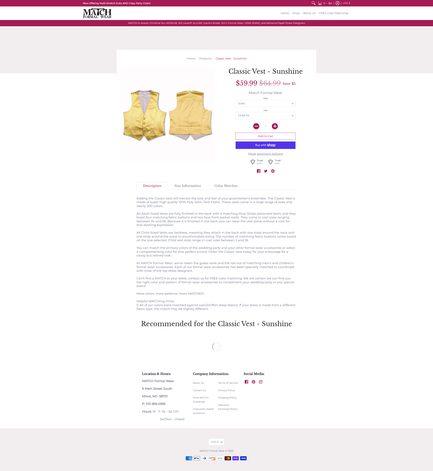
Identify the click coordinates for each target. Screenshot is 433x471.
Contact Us (199, 390)
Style (265, 98)
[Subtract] (256, 126)
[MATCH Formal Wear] (97, 13)
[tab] (152, 186)
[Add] (275, 126)
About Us (198, 383)
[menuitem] (314, 3)
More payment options (265, 154)
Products (205, 58)
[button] (325, 3)
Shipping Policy (227, 397)
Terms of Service (228, 383)
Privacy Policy (226, 390)
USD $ (346, 3)
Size (266, 110)
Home (191, 58)
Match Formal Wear (265, 93)
